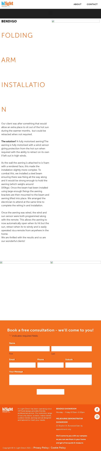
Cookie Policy (58, 447)
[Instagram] (97, 416)
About (78, 4)
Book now (50, 392)
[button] (50, 13)
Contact (92, 4)
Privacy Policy (41, 447)
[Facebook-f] (97, 409)
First (11, 354)
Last (53, 354)
